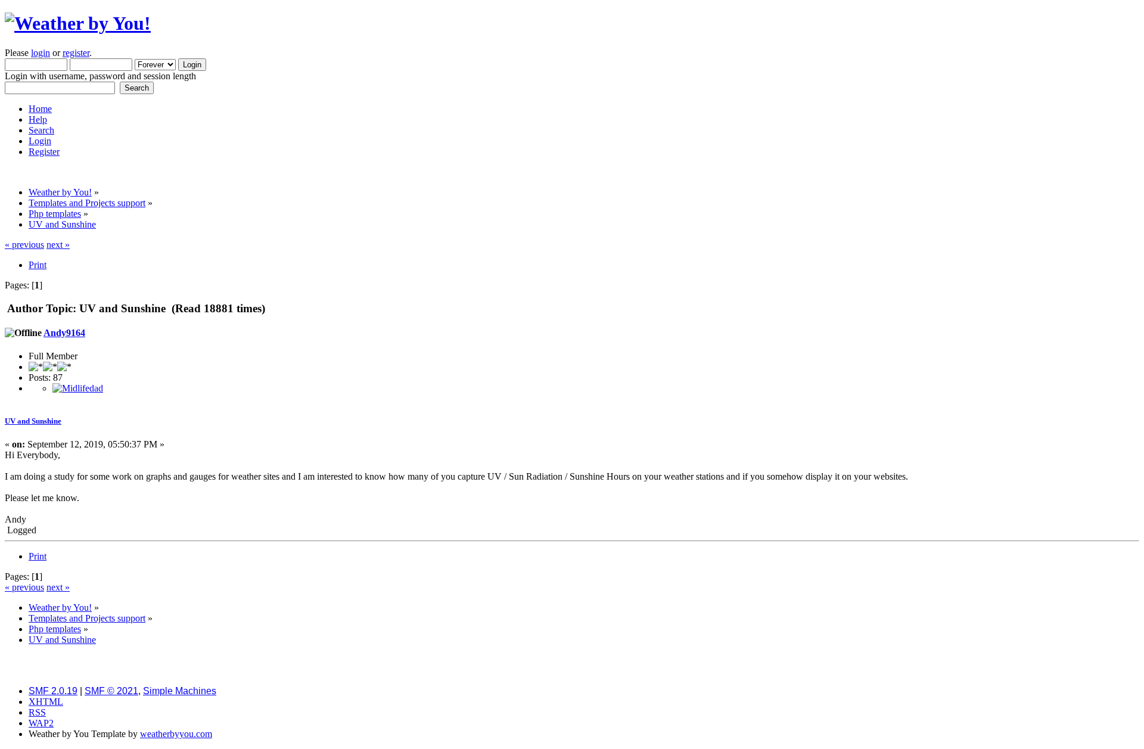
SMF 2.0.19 (53, 691)
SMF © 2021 (111, 691)
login (40, 53)
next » (58, 245)
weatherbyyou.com (176, 734)
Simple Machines (179, 691)
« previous (24, 245)
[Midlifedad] (77, 388)
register (76, 53)
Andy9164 (64, 333)
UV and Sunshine (33, 421)
